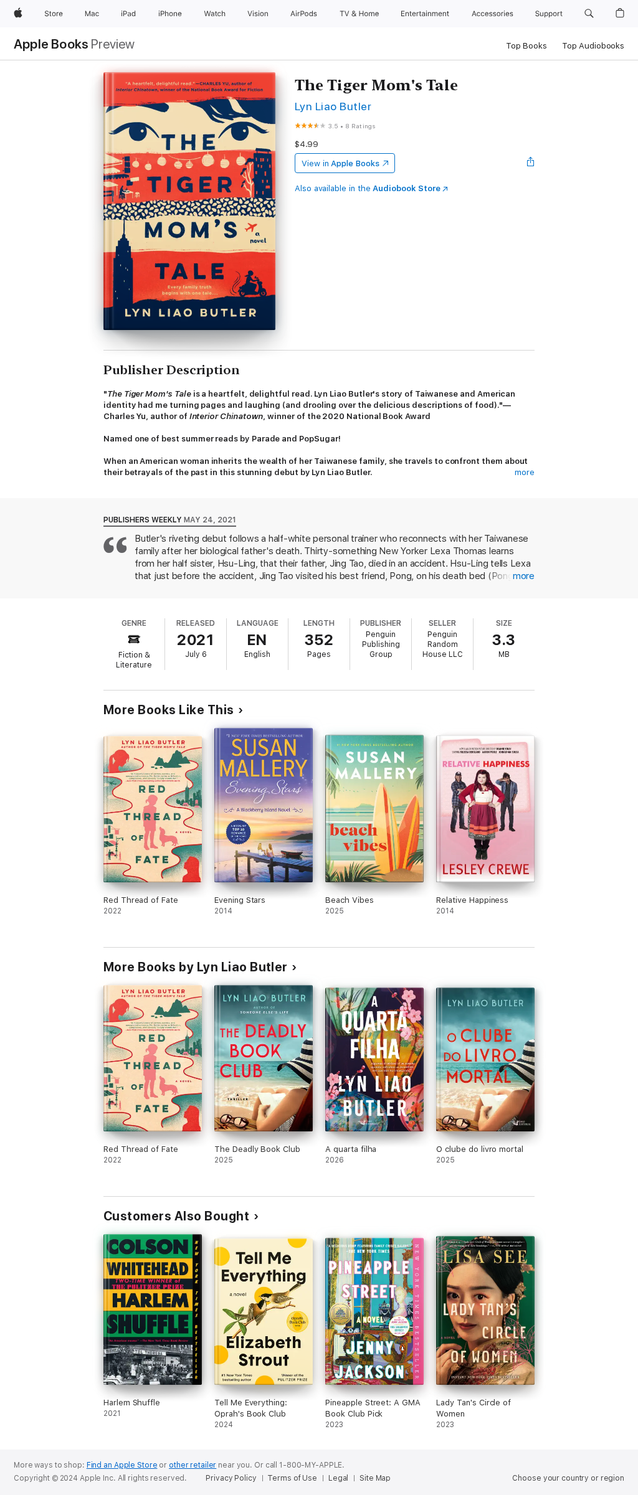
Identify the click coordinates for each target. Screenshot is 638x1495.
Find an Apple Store (122, 1465)
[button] (589, 13)
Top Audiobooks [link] (593, 45)
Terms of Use (292, 1478)
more (525, 472)
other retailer (192, 1465)
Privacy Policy (231, 1478)
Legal (338, 1478)
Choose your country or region (568, 1478)
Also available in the (367, 188)
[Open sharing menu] (530, 163)
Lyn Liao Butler (333, 106)
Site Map (375, 1478)
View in (340, 163)
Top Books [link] (526, 45)
